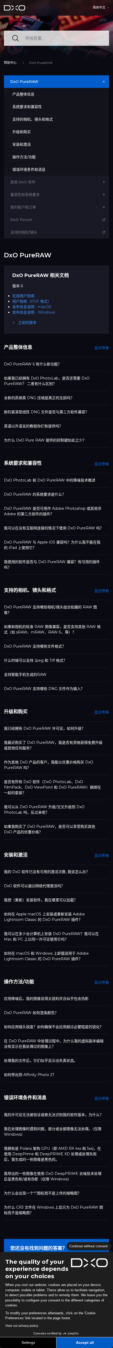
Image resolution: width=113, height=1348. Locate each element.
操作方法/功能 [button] (24, 157)
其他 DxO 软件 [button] (22, 182)
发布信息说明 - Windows (33, 312)
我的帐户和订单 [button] (23, 207)
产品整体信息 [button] (23, 94)
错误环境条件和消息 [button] (28, 169)
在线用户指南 (23, 295)
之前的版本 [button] (27, 322)
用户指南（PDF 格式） (31, 301)
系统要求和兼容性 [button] (27, 106)
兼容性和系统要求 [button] (25, 194)
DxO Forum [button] (21, 219)
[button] (101, 7)
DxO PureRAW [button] (24, 81)
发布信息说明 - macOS (32, 306)
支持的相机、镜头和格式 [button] (32, 119)
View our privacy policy (21, 1326)
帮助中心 (10, 63)
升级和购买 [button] (21, 131)
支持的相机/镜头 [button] (23, 232)
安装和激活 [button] (21, 144)
